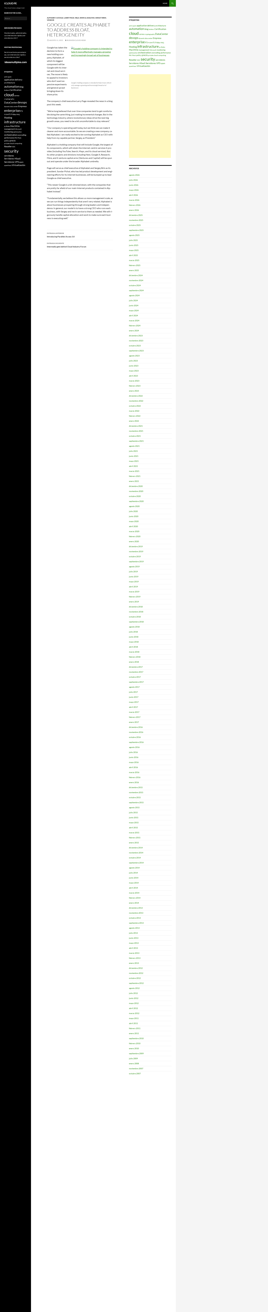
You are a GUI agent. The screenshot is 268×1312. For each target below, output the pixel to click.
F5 (146, 42)
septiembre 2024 (136, 290)
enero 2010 (134, 1048)
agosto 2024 (134, 295)
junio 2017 (133, 697)
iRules (163, 47)
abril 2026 (133, 195)
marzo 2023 (134, 381)
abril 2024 (133, 315)
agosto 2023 (134, 355)
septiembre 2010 (136, 1038)
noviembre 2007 (136, 1068)
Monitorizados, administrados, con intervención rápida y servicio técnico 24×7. (15, 35)
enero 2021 (134, 481)
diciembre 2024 (136, 275)
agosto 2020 (134, 506)
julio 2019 (133, 571)
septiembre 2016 (136, 742)
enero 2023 (134, 391)
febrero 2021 (134, 476)
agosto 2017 (134, 687)
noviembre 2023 (136, 340)
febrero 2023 (134, 386)
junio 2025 (133, 245)
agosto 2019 (134, 566)
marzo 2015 (134, 832)
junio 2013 (133, 938)
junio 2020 (133, 516)
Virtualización (143, 66)
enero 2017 (134, 722)
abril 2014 (133, 888)
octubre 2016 (135, 737)
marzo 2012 (134, 1013)
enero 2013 (134, 963)
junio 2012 (133, 998)
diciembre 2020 (136, 486)
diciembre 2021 (136, 426)
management (144, 50)
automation (136, 28)
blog (146, 29)
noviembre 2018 (136, 611)
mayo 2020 (134, 521)
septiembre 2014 (136, 862)
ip (160, 47)
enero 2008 (134, 1063)
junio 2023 (133, 365)
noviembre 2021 (136, 431)
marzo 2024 (134, 320)
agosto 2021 (134, 446)
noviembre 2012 (136, 973)
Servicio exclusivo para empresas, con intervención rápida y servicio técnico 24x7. (15, 54)
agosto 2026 (134, 175)
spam (163, 63)
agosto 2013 (134, 928)
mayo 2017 (134, 702)
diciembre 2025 (136, 215)
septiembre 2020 (136, 501)
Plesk (134, 55)
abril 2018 (133, 647)
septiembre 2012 (136, 983)
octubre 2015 (135, 797)
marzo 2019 (134, 591)
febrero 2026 (134, 205)
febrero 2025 (134, 265)
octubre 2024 (135, 285)
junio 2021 (133, 456)
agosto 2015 (134, 807)
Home (165, 3)
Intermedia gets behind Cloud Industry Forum (66, 245)
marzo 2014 (134, 893)
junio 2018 (133, 637)
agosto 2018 (134, 627)
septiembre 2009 (136, 1053)
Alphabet (51, 18)
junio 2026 (133, 185)
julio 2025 (133, 240)
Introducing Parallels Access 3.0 (61, 235)
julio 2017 (133, 692)
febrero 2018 (134, 657)
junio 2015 (133, 817)
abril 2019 (133, 586)
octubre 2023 (135, 345)
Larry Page (69, 18)
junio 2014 (133, 878)
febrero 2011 (134, 1028)
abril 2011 (133, 1023)
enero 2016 (134, 782)
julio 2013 (133, 933)
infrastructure (148, 46)
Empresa (157, 38)
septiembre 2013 (136, 923)
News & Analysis (87, 18)
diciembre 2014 (136, 847)
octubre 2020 (135, 496)
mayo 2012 (134, 1003)
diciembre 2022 (136, 396)
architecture (160, 25)
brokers (151, 29)
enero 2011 (134, 1033)
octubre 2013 (135, 918)
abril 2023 (133, 376)
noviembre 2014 (136, 852)
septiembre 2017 (136, 682)
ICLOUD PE (10, 3)
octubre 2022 (135, 406)
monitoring (161, 50)
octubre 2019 (135, 556)
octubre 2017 (135, 677)
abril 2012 (133, 1008)
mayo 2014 (134, 883)
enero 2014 (134, 903)
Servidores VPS (153, 63)
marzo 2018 (134, 652)
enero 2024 (134, 330)
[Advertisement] (150, 116)
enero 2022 (134, 421)
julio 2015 (133, 812)
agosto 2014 (134, 867)
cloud (134, 33)
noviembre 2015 (136, 792)
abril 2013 (133, 948)
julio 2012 (133, 993)
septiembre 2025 (136, 230)
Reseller (133, 60)
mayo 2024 (134, 310)
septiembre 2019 (136, 561)
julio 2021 (133, 451)
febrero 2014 (134, 898)
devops (133, 37)
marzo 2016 (134, 772)
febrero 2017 (134, 717)
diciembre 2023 (136, 335)
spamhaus (132, 66)
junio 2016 (133, 757)
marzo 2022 (134, 411)
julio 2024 (133, 300)
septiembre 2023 (136, 350)
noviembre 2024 (136, 280)
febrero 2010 (134, 1043)
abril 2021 (133, 466)
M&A (77, 18)
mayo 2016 (134, 762)
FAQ (162, 43)
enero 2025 (134, 270)
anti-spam (132, 26)
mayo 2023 (134, 371)
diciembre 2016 (136, 727)
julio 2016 (133, 752)
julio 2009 (133, 1058)
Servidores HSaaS (137, 63)
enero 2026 (134, 210)
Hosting (133, 46)
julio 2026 (133, 180)
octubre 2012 (135, 978)
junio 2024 (133, 305)
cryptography (150, 34)
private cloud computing (157, 55)
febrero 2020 (134, 536)
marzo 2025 (134, 260)
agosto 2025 (134, 235)
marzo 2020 (134, 531)
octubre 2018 (135, 616)
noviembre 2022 (136, 401)
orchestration (144, 52)
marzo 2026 (134, 200)
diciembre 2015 (136, 787)
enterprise (137, 42)
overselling (155, 53)
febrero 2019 (134, 596)
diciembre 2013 (136, 908)
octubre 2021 (135, 436)
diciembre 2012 (136, 968)
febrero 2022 (134, 416)
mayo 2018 (134, 642)
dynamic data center (145, 38)
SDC (138, 60)
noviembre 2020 (136, 491)
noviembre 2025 (136, 220)
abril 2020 (133, 526)
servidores (160, 60)
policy (139, 55)
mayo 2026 (134, 190)
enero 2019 (134, 601)
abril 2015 (133, 827)
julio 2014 (133, 873)
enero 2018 (134, 662)
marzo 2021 (134, 471)
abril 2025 (133, 255)
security (148, 59)
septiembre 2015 (136, 802)
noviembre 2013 (136, 913)
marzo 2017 (134, 712)
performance (166, 53)
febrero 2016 (134, 777)
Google (59, 18)
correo (141, 34)
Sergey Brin (100, 18)
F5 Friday (156, 42)
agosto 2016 (134, 747)
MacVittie (133, 50)
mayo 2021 (134, 461)
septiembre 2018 (136, 622)
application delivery (146, 25)
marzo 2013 (134, 953)
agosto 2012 (134, 988)
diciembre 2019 (136, 546)
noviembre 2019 (136, 551)
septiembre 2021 (136, 441)
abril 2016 (133, 767)
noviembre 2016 (136, 732)
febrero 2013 (134, 958)
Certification (160, 29)
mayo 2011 (134, 1018)
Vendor (50, 20)
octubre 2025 (135, 225)
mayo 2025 (134, 250)
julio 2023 (133, 360)
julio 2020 (133, 511)
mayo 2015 (134, 822)
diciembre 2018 (136, 606)
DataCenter (161, 33)
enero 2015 (134, 842)
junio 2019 (133, 576)
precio (145, 55)
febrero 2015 (134, 837)
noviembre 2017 (136, 672)
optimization (133, 53)
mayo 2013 (134, 943)
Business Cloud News (76, 40)
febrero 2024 (134, 325)
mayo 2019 (134, 581)
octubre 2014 (135, 857)
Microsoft (153, 50)
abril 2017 (133, 707)
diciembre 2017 (136, 667)
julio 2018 (133, 632)
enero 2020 (134, 541)
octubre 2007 (135, 1073)
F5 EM (150, 43)
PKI (130, 55)
